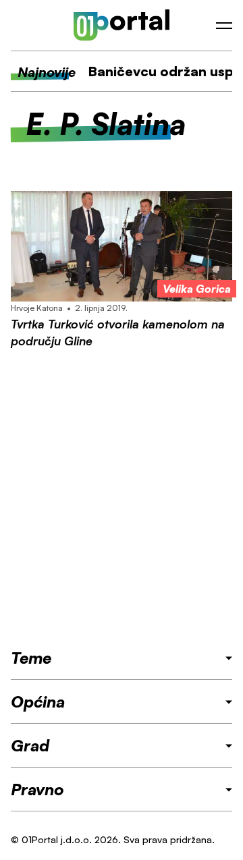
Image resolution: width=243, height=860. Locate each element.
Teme (31, 658)
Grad (30, 745)
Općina (38, 701)
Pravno (37, 789)
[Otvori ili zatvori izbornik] (224, 26)
